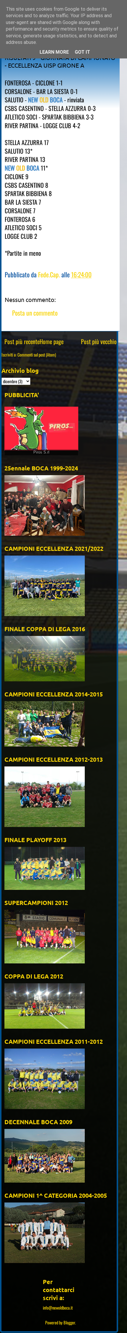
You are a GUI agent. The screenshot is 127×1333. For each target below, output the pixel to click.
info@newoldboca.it (58, 1308)
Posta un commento (35, 312)
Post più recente (22, 341)
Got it (82, 52)
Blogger (69, 1322)
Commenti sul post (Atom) (36, 354)
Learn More (54, 52)
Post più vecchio (99, 341)
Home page (52, 341)
